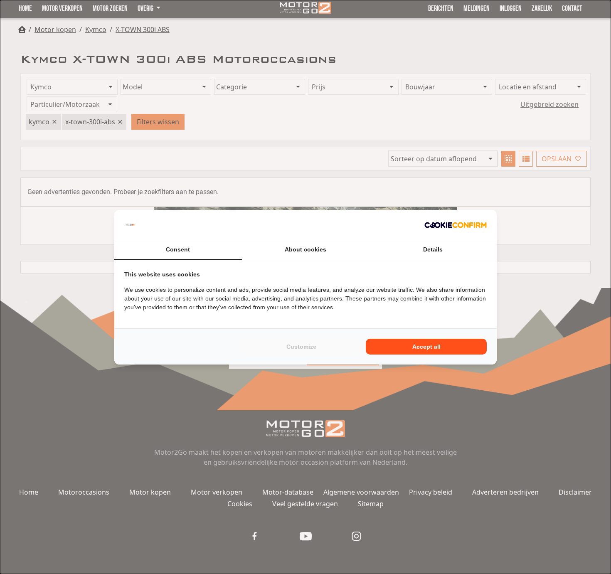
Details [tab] (433, 249)
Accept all (426, 346)
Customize (301, 346)
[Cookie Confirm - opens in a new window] (455, 225)
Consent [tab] (178, 249)
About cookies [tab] (305, 249)
